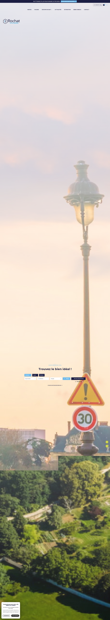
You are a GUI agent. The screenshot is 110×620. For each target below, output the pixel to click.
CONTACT (86, 9)
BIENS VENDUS (77, 9)
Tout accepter (15, 615)
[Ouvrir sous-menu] (52, 9)
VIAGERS (36, 9)
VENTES (29, 9)
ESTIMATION (67, 9)
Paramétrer (6, 615)
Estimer (42, 375)
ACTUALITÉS (58, 9)
